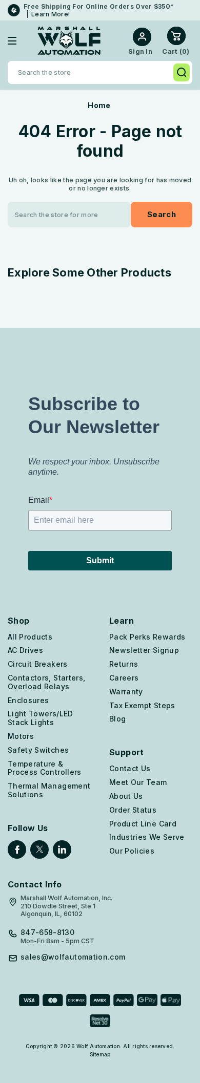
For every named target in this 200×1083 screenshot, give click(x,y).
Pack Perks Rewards (147, 636)
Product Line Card (142, 823)
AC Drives (25, 650)
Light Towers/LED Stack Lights (40, 718)
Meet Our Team (138, 782)
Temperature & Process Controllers (45, 768)
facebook (17, 849)
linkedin (62, 849)
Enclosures (28, 700)
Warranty (126, 691)
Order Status (132, 809)
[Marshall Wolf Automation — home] (69, 41)
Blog (117, 718)
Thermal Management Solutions (49, 790)
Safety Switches (38, 750)
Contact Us (130, 768)
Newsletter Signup (144, 650)
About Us (126, 796)
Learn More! (50, 14)
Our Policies (131, 850)
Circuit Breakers (38, 664)
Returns (123, 664)
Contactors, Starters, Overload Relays (46, 682)
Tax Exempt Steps (142, 705)
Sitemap (100, 1054)
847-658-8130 (47, 932)
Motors (21, 736)
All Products (30, 636)
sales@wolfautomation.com (73, 957)
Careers (123, 677)
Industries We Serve (147, 837)
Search (181, 72)
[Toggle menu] (20, 41)
